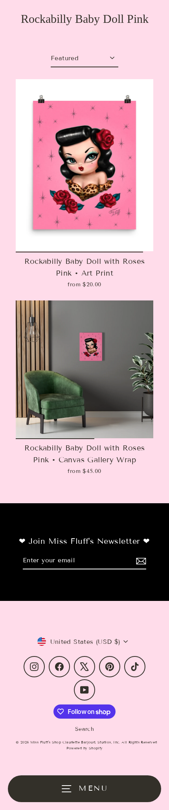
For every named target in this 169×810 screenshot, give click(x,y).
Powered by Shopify (84, 748)
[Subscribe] (140, 560)
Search (84, 729)
